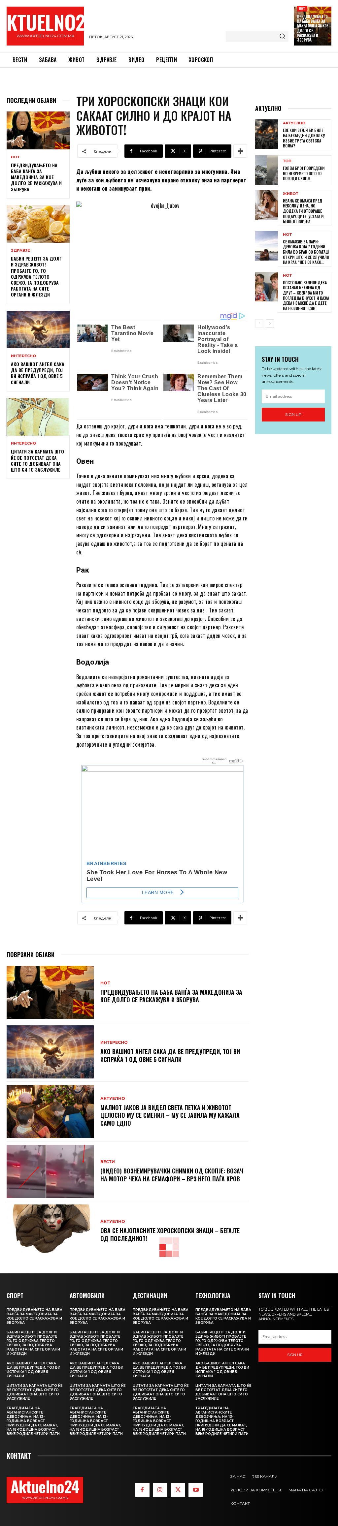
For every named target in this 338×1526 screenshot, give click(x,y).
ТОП (287, 161)
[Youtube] (195, 1490)
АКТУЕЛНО (112, 1099)
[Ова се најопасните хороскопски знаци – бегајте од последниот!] (50, 1231)
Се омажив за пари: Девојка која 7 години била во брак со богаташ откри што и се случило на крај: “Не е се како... (306, 252)
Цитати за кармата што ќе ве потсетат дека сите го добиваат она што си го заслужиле (37, 460)
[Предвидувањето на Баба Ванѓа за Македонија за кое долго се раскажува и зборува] (38, 130)
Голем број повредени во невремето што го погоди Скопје (303, 173)
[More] (240, 151)
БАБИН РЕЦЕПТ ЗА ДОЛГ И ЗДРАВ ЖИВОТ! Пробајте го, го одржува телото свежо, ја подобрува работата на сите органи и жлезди (36, 276)
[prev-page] (259, 323)
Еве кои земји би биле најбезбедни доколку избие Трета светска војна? (304, 137)
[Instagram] (160, 1490)
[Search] (282, 36)
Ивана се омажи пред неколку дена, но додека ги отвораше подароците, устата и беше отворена (303, 211)
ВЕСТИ (107, 1162)
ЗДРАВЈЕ (20, 250)
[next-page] (270, 323)
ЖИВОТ (290, 194)
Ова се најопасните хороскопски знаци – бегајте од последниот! (170, 1234)
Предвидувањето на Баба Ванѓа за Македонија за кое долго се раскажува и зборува (312, 28)
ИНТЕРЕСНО (23, 356)
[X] (178, 1490)
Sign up (293, 414)
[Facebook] (142, 1490)
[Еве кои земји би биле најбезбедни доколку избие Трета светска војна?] (266, 134)
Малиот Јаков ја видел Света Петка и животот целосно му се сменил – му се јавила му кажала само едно (170, 1115)
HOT (302, 8)
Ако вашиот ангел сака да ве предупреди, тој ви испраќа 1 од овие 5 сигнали (37, 373)
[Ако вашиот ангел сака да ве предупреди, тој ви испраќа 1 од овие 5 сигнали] (38, 329)
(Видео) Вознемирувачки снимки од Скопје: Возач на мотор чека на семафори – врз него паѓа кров (172, 1175)
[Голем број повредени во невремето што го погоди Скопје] (266, 170)
